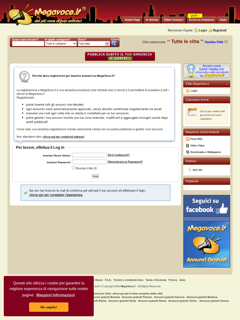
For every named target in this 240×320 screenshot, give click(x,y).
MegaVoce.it (128, 286)
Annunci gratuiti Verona (214, 300)
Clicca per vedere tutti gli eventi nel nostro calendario (212, 114)
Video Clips (197, 145)
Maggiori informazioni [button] (55, 295)
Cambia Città (214, 42)
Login (203, 30)
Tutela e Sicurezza (156, 280)
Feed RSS (196, 139)
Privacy (173, 280)
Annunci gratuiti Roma (152, 300)
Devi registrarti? (119, 155)
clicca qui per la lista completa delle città (137, 293)
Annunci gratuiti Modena (202, 297)
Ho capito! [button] (49, 307)
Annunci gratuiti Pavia (122, 300)
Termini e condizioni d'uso (128, 280)
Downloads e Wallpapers (205, 152)
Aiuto (182, 280)
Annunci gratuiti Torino (182, 300)
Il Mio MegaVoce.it (207, 84)
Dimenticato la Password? (125, 162)
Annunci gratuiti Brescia (105, 297)
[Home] (47, 25)
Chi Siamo (97, 280)
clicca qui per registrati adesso (63, 136)
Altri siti (197, 169)
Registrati (220, 30)
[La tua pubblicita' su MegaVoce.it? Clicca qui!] (206, 77)
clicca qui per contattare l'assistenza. (56, 195)
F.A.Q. (108, 280)
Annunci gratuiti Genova (169, 297)
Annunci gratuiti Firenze (137, 297)
